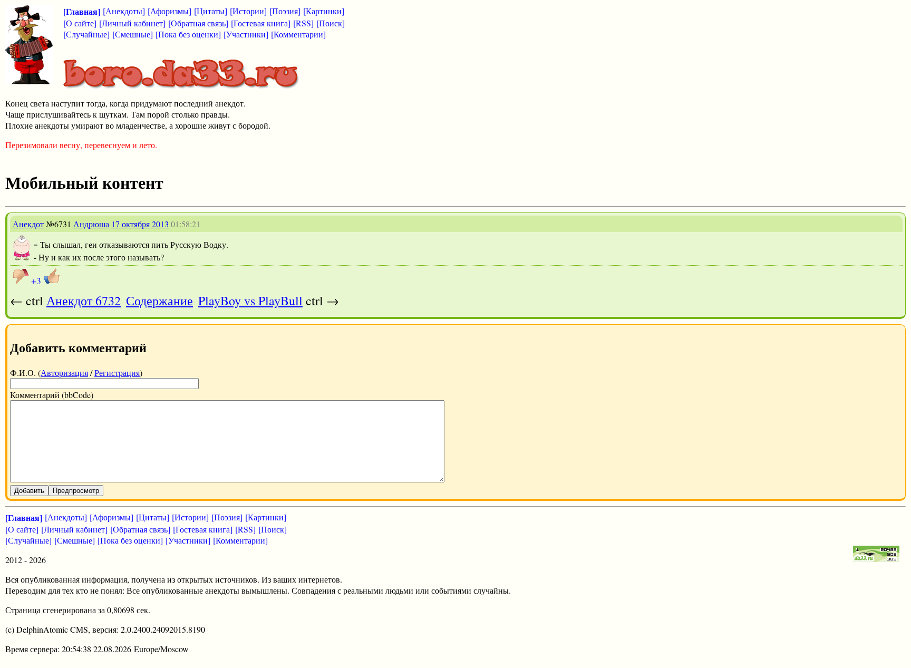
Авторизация (64, 372)
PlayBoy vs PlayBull (250, 300)
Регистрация (117, 372)
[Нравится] (52, 276)
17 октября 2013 (140, 223)
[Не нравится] (20, 276)
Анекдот (28, 223)
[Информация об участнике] (22, 257)
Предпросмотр (76, 491)
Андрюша (91, 223)
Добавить (29, 491)
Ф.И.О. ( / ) (76, 372)
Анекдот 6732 (83, 300)
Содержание (159, 300)
